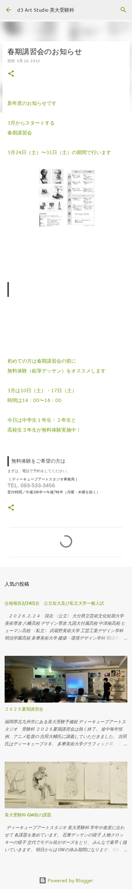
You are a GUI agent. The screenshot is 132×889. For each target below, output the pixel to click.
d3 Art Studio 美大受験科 (45, 9)
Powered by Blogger (69, 880)
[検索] (123, 9)
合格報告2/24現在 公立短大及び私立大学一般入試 (54, 603)
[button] (11, 74)
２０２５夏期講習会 (24, 709)
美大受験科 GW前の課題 (28, 814)
